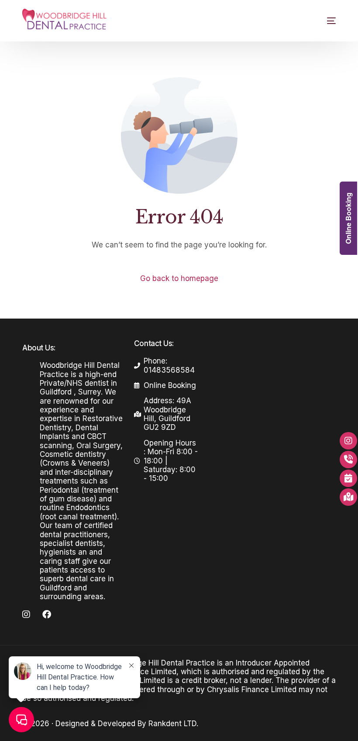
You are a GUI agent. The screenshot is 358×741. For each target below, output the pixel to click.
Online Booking (348, 218)
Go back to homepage (179, 278)
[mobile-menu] (324, 21)
